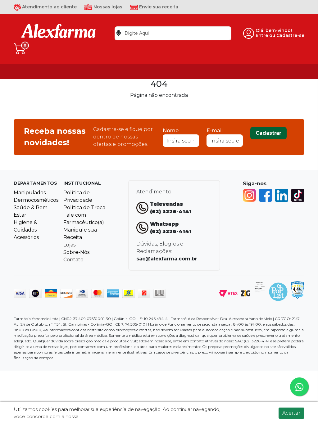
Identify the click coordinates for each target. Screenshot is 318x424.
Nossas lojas (107, 7)
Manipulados (30, 193)
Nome (171, 130)
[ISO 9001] (259, 287)
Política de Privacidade (106, 416)
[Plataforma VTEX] (228, 293)
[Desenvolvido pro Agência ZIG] (245, 293)
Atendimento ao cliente (49, 7)
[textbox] (173, 33)
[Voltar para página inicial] (58, 33)
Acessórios (26, 237)
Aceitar (291, 413)
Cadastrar (268, 133)
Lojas (69, 245)
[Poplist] (278, 291)
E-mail (215, 130)
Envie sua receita (158, 7)
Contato (73, 260)
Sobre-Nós (76, 252)
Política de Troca (84, 207)
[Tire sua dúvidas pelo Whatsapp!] (299, 386)
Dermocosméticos (36, 200)
